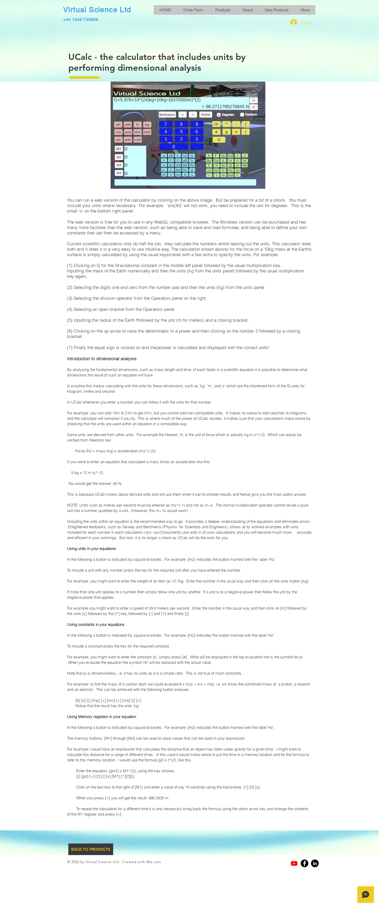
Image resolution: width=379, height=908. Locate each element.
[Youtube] (294, 863)
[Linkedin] (315, 863)
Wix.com (153, 861)
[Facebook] (304, 863)
